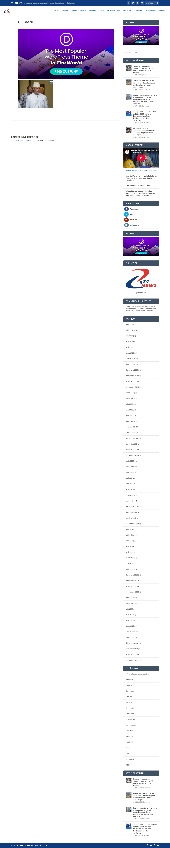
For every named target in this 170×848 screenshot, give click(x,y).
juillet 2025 (130, 398)
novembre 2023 (132, 512)
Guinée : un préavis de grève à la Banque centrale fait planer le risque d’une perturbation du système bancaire (145, 99)
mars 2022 (130, 626)
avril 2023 (129, 552)
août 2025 (130, 393)
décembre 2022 (132, 575)
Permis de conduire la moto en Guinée (141, 171)
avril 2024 (129, 484)
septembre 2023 (132, 524)
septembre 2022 (132, 592)
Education (130, 714)
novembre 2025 (132, 375)
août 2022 (130, 597)
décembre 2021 (132, 643)
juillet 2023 (130, 535)
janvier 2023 (130, 569)
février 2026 (130, 358)
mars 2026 (130, 353)
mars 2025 (130, 421)
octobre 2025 (131, 381)
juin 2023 (129, 541)
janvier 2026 (130, 364)
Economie (92, 11)
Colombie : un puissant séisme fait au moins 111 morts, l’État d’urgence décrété (143, 69)
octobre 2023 (131, 518)
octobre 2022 (131, 586)
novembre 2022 (132, 580)
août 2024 (130, 461)
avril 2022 (129, 620)
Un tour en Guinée (113, 11)
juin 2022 (129, 609)
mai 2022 (129, 615)
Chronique (138, 11)
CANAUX (129, 685)
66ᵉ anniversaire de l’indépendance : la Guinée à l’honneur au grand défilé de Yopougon (144, 131)
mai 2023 (129, 546)
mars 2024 (130, 489)
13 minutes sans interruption (137, 674)
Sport (102, 11)
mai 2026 (129, 341)
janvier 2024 (130, 501)
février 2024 (130, 495)
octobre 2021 (131, 654)
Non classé (146, 137)
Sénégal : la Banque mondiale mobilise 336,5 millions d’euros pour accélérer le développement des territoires (145, 116)
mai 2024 (129, 478)
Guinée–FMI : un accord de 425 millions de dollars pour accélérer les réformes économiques (144, 84)
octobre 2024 (131, 450)
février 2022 (130, 632)
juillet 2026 (130, 330)
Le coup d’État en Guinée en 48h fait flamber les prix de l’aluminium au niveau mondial (141, 308)
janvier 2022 (130, 637)
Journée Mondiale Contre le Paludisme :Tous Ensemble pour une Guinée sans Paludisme (141, 178)
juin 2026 (129, 336)
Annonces (161, 11)
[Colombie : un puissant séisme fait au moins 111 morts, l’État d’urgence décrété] (128, 68)
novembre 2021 (132, 649)
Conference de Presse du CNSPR (138, 186)
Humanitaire (150, 11)
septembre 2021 (132, 660)
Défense (83, 11)
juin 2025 (129, 404)
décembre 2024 (132, 438)
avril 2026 (129, 347)
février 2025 (130, 427)
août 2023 (130, 529)
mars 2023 (130, 558)
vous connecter (26, 140)
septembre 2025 (132, 387)
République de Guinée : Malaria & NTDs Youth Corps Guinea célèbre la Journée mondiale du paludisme (140, 193)
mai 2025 (129, 410)
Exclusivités (127, 11)
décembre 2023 (132, 506)
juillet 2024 (130, 467)
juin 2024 (129, 472)
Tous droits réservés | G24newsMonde (32, 845)
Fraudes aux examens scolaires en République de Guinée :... (50, 3)
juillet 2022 (130, 603)
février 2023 (130, 563)
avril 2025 (129, 415)
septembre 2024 (132, 455)
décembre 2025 (132, 370)
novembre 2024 (132, 444)
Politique (65, 11)
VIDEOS (128, 765)
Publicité (129, 742)
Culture (74, 11)
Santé (128, 748)
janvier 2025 (130, 432)
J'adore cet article (133, 306)
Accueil (56, 11)
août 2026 (130, 324)
